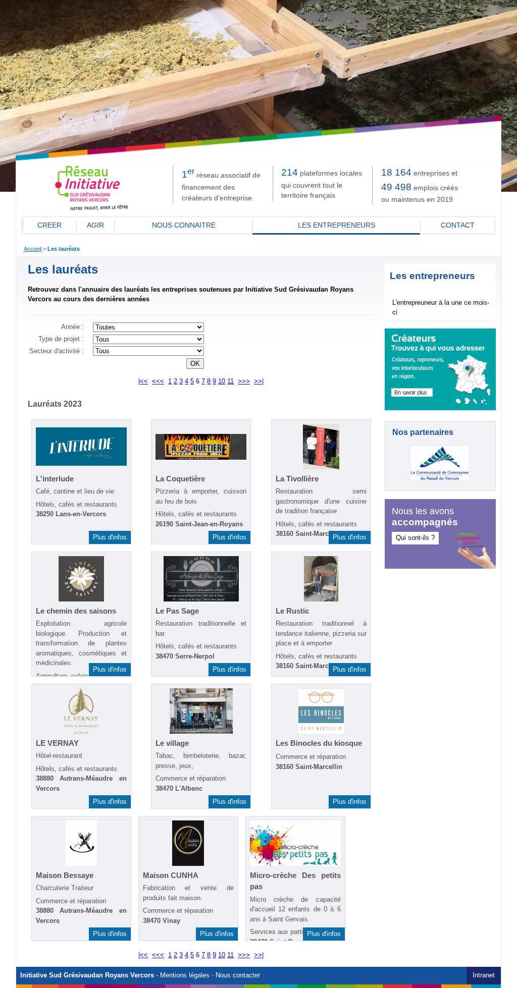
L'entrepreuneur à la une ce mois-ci (440, 307)
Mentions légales (185, 975)
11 (230, 381)
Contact (458, 225)
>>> (244, 381)
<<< (158, 381)
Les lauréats (63, 249)
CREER (49, 225)
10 (221, 381)
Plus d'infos (110, 537)
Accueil (32, 249)
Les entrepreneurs (336, 225)
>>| (259, 381)
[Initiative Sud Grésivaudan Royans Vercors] (92, 208)
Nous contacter (238, 975)
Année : (72, 327)
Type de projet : (61, 339)
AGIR (95, 225)
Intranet (484, 975)
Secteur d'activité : (56, 351)
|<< (143, 381)
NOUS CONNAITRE (184, 225)
